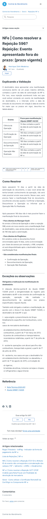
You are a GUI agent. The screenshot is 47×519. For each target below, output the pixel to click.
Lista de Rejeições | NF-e (12, 456)
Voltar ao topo (8, 439)
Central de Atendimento (11, 12)
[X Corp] (7, 406)
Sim (17, 419)
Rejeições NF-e (33, 12)
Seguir (7, 73)
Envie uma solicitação (31, 431)
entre (12, 501)
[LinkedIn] (10, 406)
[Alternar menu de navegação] (41, 4)
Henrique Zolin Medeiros (19, 66)
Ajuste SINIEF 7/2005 (15, 390)
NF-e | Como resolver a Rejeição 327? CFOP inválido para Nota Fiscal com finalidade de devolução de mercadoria (20, 472)
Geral (24, 12)
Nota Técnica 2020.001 (16, 387)
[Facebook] (3, 406)
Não (29, 419)
